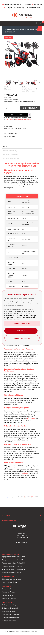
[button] (2, 23)
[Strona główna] (22, 15)
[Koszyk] (41, 23)
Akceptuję (21, 331)
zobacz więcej (21, 542)
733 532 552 (27, 4)
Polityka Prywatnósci (22, 323)
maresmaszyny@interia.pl (12, 4)
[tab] (22, 147)
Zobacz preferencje (22, 338)
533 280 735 (38, 4)
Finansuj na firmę (16, 114)
